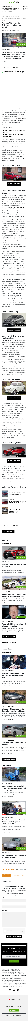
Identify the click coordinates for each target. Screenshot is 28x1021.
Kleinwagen (21, 118)
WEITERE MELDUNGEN (9, 636)
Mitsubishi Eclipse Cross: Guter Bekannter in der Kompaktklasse (13, 710)
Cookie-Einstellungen (14, 1017)
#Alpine (10, 783)
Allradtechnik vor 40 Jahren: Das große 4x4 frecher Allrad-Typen (14, 595)
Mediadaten (10, 1006)
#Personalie (11, 621)
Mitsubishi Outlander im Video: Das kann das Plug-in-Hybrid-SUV (13, 675)
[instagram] (14, 989)
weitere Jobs (6, 875)
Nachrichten (9, 16)
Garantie (11, 433)
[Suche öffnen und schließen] (21, 2)
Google (12, 303)
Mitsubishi (17, 111)
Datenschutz (18, 1015)
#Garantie (10, 817)
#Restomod (11, 852)
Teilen (17, 67)
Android (17, 303)
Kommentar (4, 910)
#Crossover (10, 561)
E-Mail (3, 897)
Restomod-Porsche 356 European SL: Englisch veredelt (14, 856)
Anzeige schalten (19, 875)
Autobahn (20, 227)
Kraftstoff (4, 261)
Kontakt (19, 1006)
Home (3, 16)
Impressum (8, 1015)
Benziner (16, 195)
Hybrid (12, 251)
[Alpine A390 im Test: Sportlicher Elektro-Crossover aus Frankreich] (14, 774)
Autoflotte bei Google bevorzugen (12, 71)
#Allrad (9, 591)
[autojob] (23, 869)
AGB (13, 1015)
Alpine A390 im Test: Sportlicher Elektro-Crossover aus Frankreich (14, 787)
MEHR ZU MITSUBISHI (9, 759)
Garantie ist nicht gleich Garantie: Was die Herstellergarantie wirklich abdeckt (14, 822)
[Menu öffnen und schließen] (2, 2)
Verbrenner (21, 207)
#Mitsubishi (6, 543)
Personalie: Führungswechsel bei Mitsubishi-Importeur (14, 625)
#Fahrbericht (12, 642)
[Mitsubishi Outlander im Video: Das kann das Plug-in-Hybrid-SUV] (14, 662)
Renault (17, 114)
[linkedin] (18, 989)
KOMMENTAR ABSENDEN (14, 936)
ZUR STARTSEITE (8, 531)
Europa (4, 118)
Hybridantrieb (5, 158)
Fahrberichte (16, 16)
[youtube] (10, 989)
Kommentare (7, 67)
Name (3, 904)
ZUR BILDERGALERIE (14, 184)
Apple (3, 304)
